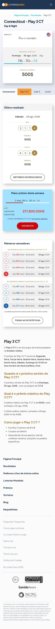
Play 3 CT (24, 92)
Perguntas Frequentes (14, 521)
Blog (5, 502)
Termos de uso (10, 554)
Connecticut (9, 92)
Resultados (36, 15)
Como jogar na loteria (13, 528)
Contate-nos (9, 547)
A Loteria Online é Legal (14, 534)
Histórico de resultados (27, 177)
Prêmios (8, 487)
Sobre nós (8, 541)
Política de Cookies (12, 560)
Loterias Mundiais (13, 480)
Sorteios (8, 495)
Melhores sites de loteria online (21, 473)
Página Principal (21, 15)
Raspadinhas (10, 509)
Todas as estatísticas (27, 320)
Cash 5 (37, 92)
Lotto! (48, 92)
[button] (51, 4)
